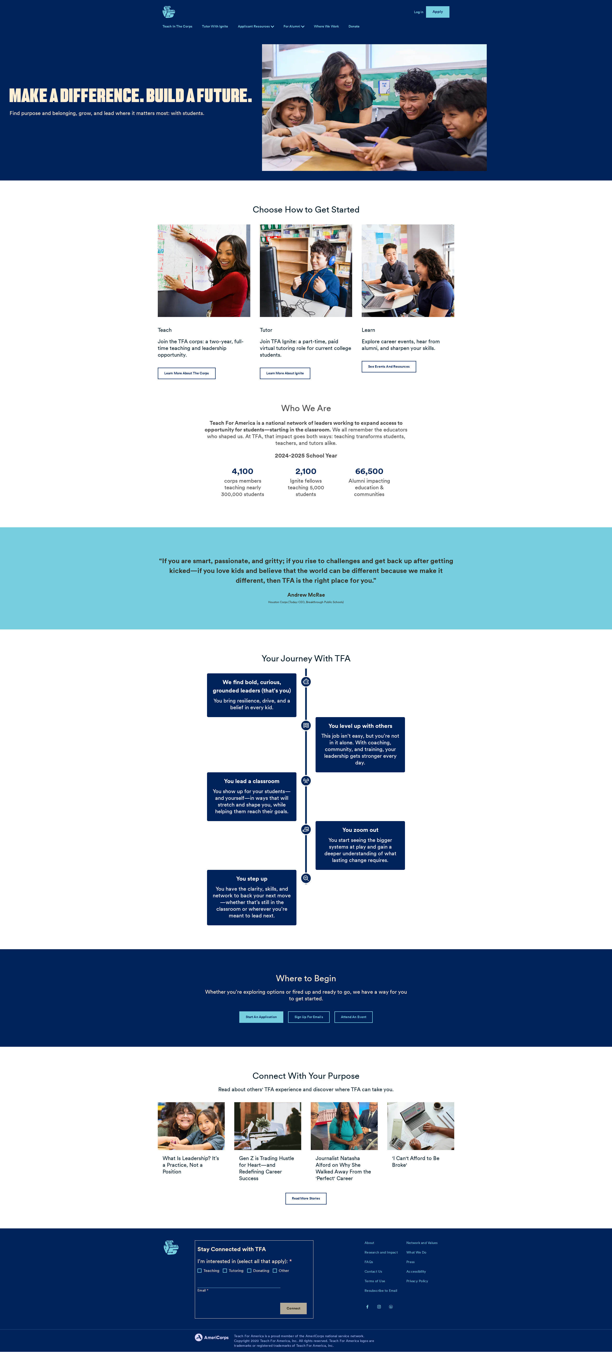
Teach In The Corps (177, 26)
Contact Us (373, 1271)
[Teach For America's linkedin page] (391, 1306)
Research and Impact (381, 1252)
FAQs (369, 1262)
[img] (302, 26)
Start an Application (261, 1017)
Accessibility (416, 1271)
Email (202, 1290)
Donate (354, 26)
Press (410, 1262)
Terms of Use (375, 1281)
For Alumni (292, 26)
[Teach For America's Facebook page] (367, 1306)
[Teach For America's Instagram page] (379, 1306)
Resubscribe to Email (381, 1290)
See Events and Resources (389, 366)
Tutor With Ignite (215, 26)
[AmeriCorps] (214, 1341)
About (369, 1243)
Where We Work (326, 26)
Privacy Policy (417, 1281)
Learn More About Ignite (285, 373)
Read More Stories (306, 1198)
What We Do (416, 1252)
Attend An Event (353, 1017)
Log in (419, 12)
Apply (437, 11)
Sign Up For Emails (309, 1017)
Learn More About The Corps (186, 373)
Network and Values (422, 1243)
